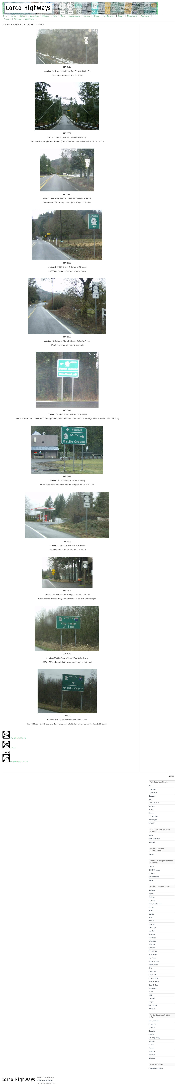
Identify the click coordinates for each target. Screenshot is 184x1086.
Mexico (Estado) (154, 1038)
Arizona (14, 16)
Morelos (151, 1041)
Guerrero (152, 1031)
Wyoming (18, 19)
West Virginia (153, 1005)
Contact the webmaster (45, 1080)
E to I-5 (13, 748)
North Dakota (153, 965)
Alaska (151, 894)
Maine (62, 16)
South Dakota (153, 985)
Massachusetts (74, 16)
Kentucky (152, 924)
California (23, 16)
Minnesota (152, 938)
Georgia (151, 907)
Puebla (151, 1048)
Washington (145, 16)
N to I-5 (23, 738)
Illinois (151, 911)
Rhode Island (132, 16)
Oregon (121, 16)
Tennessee (152, 988)
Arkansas (152, 897)
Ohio (150, 968)
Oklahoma (152, 971)
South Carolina (154, 982)
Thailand (152, 854)
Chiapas (152, 1028)
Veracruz (152, 1058)
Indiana (151, 914)
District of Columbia (155, 904)
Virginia (151, 1002)
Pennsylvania (153, 978)
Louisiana (152, 927)
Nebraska (152, 948)
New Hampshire (109, 16)
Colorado (152, 900)
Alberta (151, 867)
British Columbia (154, 870)
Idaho (55, 16)
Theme (39, 1083)
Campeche (152, 1024)
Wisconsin (152, 1009)
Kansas (151, 921)
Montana (87, 16)
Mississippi (152, 941)
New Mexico (153, 954)
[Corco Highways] (80, 14)
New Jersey (153, 951)
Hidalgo (151, 1034)
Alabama (152, 890)
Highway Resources (156, 1068)
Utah (150, 995)
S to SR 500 (15, 738)
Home (5, 16)
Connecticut (34, 16)
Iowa (150, 917)
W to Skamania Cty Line (19, 761)
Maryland (152, 931)
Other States (30, 19)
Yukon (151, 880)
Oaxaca (151, 1044)
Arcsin (53, 1083)
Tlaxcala (152, 1055)
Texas (151, 992)
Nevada (97, 16)
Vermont (7, 19)
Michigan (152, 934)
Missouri (152, 944)
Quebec (151, 873)
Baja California (154, 1021)
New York (152, 958)
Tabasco (152, 1051)
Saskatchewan (154, 877)
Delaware (46, 16)
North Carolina (154, 961)
